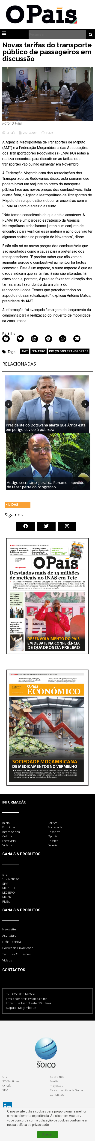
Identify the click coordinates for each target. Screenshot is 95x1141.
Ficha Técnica (11, 942)
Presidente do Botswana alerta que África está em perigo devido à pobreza (46, 427)
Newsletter (9, 929)
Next (85, 404)
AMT (24, 351)
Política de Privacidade (17, 948)
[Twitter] (46, 526)
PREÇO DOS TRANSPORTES (68, 351)
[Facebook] (25, 526)
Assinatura (9, 935)
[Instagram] (67, 526)
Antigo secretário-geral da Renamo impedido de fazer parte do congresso (45, 484)
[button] (4, 33)
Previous (8, 404)
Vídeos (7, 960)
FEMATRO (38, 351)
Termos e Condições (16, 954)
